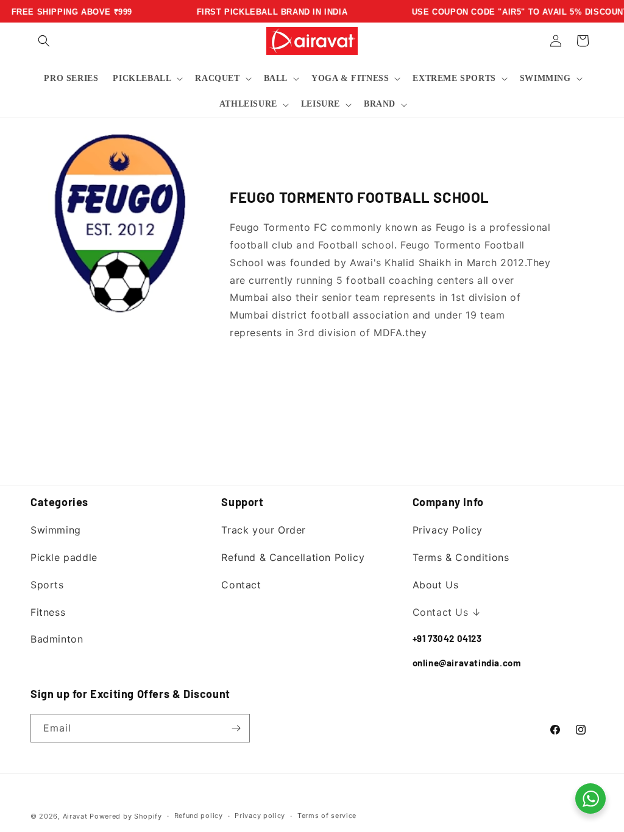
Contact (241, 585)
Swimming (55, 530)
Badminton (56, 639)
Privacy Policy (448, 530)
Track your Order (263, 530)
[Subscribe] (235, 728)
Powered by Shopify (126, 816)
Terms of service (326, 815)
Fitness (47, 612)
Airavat (75, 816)
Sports (47, 585)
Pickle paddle (64, 557)
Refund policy (198, 815)
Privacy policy (260, 815)
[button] (43, 40)
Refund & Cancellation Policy (292, 557)
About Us (436, 585)
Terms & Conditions (461, 557)
